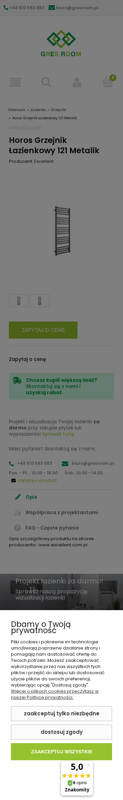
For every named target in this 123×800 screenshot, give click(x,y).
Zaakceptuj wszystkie (61, 751)
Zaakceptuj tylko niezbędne (61, 713)
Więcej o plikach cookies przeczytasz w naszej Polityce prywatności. (55, 694)
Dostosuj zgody (62, 732)
